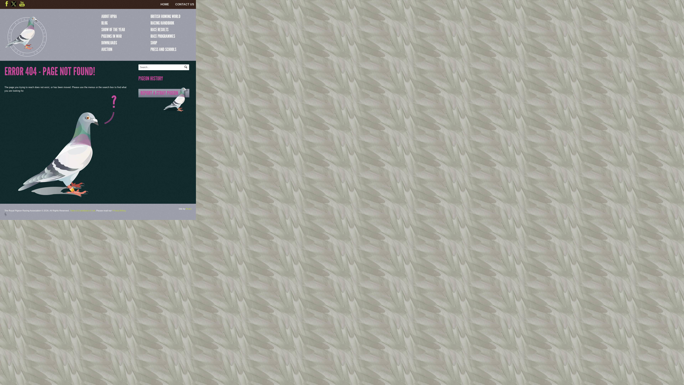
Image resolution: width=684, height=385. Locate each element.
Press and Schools (163, 49)
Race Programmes (163, 36)
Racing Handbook (162, 23)
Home (164, 4)
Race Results (160, 29)
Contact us (184, 4)
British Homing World (165, 16)
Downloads (109, 43)
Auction (106, 49)
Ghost (188, 209)
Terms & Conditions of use (82, 210)
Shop (154, 43)
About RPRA (109, 16)
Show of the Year (113, 29)
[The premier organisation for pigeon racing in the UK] (26, 55)
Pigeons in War (111, 36)
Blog (104, 23)
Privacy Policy (119, 210)
